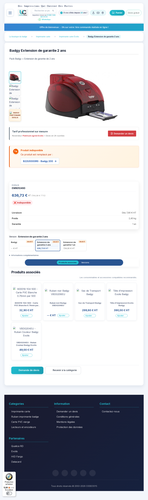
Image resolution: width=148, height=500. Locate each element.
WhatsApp (46, 19)
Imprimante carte (20, 411)
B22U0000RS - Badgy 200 (38, 161)
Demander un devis (124, 133)
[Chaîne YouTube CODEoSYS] (92, 473)
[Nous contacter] (98, 13)
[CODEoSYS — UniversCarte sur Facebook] (74, 473)
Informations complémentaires (24, 255)
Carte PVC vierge (20, 421)
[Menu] (10, 12)
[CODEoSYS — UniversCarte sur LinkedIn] (83, 473)
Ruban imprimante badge (25, 416)
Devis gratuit (133, 13)
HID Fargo (17, 456)
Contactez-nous (111, 411)
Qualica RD (17, 446)
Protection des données (70, 427)
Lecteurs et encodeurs (23, 427)
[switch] (9, 493)
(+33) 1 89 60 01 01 (48, 16)
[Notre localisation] (103, 13)
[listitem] (21, 245)
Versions (85, 262)
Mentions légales (66, 421)
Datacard (16, 461)
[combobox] (42, 10)
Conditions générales (68, 416)
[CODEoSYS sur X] (55, 473)
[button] (15, 77)
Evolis (14, 451)
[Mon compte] (93, 13)
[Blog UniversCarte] (65, 473)
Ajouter (25, 316)
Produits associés (68, 262)
